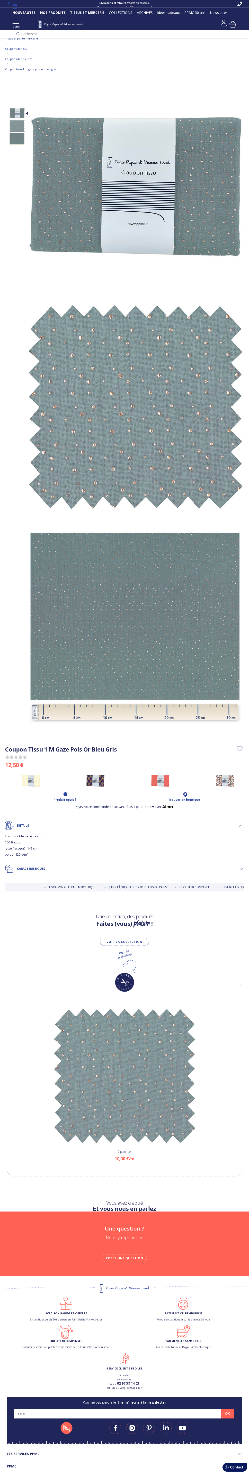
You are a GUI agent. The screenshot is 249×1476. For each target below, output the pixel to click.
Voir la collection (124, 942)
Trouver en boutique (184, 800)
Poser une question (124, 1258)
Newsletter (218, 12)
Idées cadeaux (168, 12)
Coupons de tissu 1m (18, 59)
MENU (15, 26)
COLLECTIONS (120, 12)
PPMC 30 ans (194, 12)
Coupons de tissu (16, 48)
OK (227, 1414)
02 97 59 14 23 (128, 1383)
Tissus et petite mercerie (21, 38)
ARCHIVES (145, 12)
